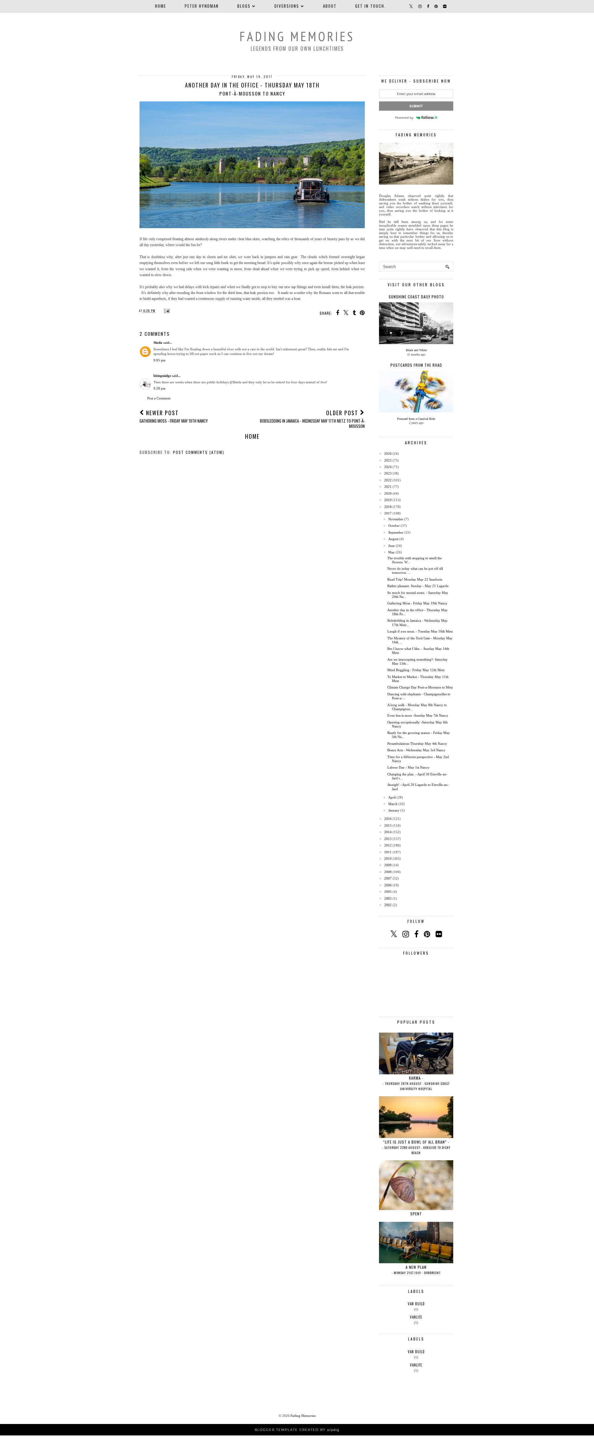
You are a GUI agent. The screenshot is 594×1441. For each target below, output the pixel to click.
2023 (388, 473)
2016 (388, 819)
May (391, 552)
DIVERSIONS (286, 6)
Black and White (416, 350)
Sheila (157, 342)
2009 (388, 865)
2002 (388, 905)
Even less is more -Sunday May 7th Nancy (417, 715)
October (394, 525)
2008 (388, 872)
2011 (388, 852)
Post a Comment (158, 398)
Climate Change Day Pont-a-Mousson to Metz (420, 687)
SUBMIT (416, 106)
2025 (388, 460)
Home (160, 6)
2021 (388, 486)
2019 (388, 500)
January (393, 810)
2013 (388, 839)
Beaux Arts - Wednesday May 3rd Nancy (416, 750)
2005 (388, 891)
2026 (388, 453)
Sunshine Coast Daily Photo (416, 296)
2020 (388, 493)
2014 (388, 832)
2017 (388, 513)
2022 (388, 480)
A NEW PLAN (416, 1269)
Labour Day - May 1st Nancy (408, 767)
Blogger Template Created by (297, 1430)
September (395, 532)
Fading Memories (297, 36)
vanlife (416, 1317)
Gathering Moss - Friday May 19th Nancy (417, 603)
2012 (388, 845)
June (391, 546)
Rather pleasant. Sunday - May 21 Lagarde (418, 586)
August (393, 539)
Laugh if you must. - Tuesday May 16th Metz (420, 631)
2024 (388, 467)
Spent (416, 1213)
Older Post (312, 419)
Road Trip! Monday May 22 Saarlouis (414, 579)
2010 (388, 858)
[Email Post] (166, 310)
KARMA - (416, 1083)
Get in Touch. (370, 6)
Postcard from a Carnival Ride (416, 418)
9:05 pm (159, 360)
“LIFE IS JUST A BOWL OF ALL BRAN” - (416, 1147)
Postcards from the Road (416, 365)
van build (416, 1303)
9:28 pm (159, 388)
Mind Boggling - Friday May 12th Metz (416, 670)
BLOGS (244, 6)
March (393, 804)
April (392, 797)
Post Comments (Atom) (198, 452)
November (395, 519)
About (330, 6)
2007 (388, 878)
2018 (388, 507)
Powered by (404, 118)
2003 (388, 898)
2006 (388, 885)
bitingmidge (162, 375)
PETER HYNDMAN (202, 6)
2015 (388, 825)
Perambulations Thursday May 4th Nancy (417, 743)
